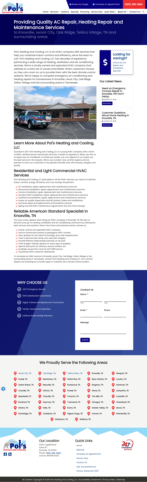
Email (83, 310)
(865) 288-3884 (134, 4)
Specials (80, 449)
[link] (116, 62)
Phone (107, 310)
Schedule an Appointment (89, 454)
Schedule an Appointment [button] (107, 4)
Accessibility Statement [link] (90, 479)
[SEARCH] (143, 11)
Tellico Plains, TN (74, 373)
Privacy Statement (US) (87, 471)
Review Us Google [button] (80, 4)
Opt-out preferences (86, 466)
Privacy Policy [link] (109, 479)
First (82, 303)
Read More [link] (107, 103)
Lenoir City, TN (24, 373)
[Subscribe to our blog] (10, 455)
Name (84, 294)
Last (106, 303)
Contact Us (82, 462)
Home (79, 445)
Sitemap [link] (121, 479)
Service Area (82, 458)
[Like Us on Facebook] (5, 455)
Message (84, 322)
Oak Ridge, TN (49, 373)
